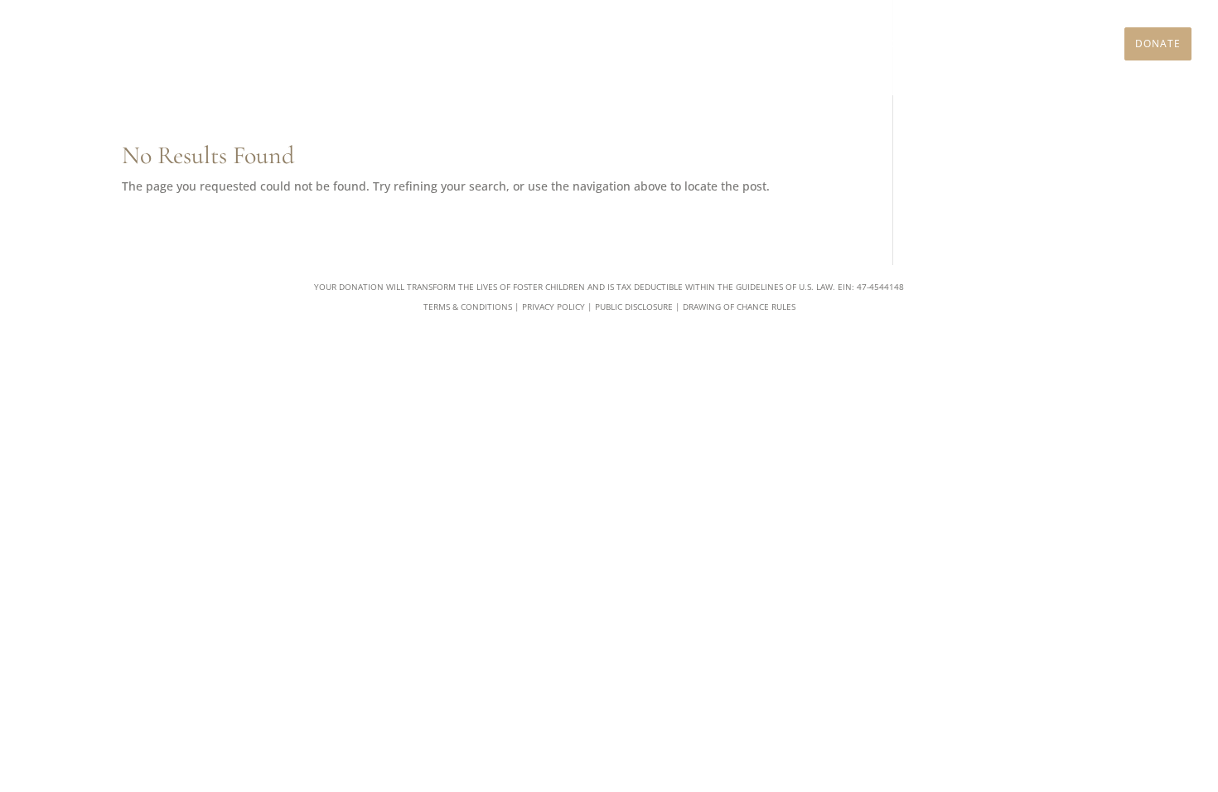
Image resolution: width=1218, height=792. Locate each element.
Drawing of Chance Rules (739, 306)
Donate (1158, 43)
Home (599, 44)
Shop (1034, 44)
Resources (879, 44)
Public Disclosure (634, 306)
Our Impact (712, 44)
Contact (1087, 44)
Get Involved (796, 44)
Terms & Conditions (467, 306)
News (992, 44)
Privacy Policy (553, 306)
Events (943, 44)
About (647, 44)
